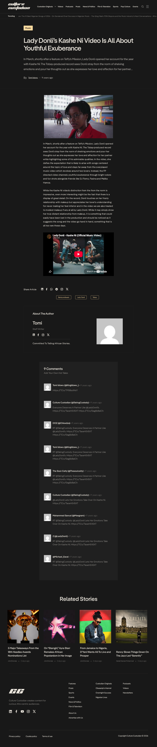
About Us (72, 713)
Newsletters (128, 693)
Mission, (89, 143)
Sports (115, 7)
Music (78, 7)
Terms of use (47, 736)
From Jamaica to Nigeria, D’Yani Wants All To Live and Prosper (95, 652)
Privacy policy (14, 736)
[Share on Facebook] (46, 289)
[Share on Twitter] (67, 289)
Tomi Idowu (33, 77)
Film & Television (104, 7)
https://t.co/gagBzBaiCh (91, 411)
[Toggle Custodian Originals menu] (55, 6)
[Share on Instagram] (62, 289)
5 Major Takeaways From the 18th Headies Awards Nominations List (23, 652)
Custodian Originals (45, 7)
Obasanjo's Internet (103, 688)
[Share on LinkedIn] (42, 289)
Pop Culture (125, 7)
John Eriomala (12, 661)
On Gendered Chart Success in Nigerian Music (63, 16)
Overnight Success (103, 693)
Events (135, 7)
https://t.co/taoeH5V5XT (65, 411)
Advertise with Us (76, 718)
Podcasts (69, 7)
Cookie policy (31, 736)
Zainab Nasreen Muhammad (125, 661)
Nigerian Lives (101, 697)
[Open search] (142, 6)
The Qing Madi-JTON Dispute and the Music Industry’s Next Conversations (114, 16)
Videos (60, 7)
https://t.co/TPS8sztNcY (65, 390)
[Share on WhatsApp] (51, 289)
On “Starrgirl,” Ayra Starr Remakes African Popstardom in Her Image (58, 652)
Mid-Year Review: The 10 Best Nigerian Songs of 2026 (21, 16)
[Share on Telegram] (56, 289)
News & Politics (89, 7)
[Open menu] (147, 6)
